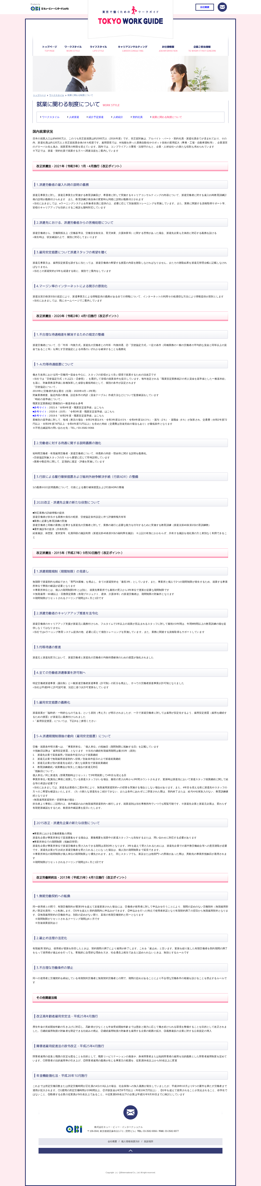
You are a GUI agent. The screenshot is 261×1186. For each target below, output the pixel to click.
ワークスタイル (56, 95)
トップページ (49, 47)
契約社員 (138, 117)
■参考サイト (40, 407)
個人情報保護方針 (130, 1141)
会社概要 (204, 7)
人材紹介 (118, 117)
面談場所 (148, 1141)
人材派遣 (74, 117)
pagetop (130, 1151)
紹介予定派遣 (96, 117)
